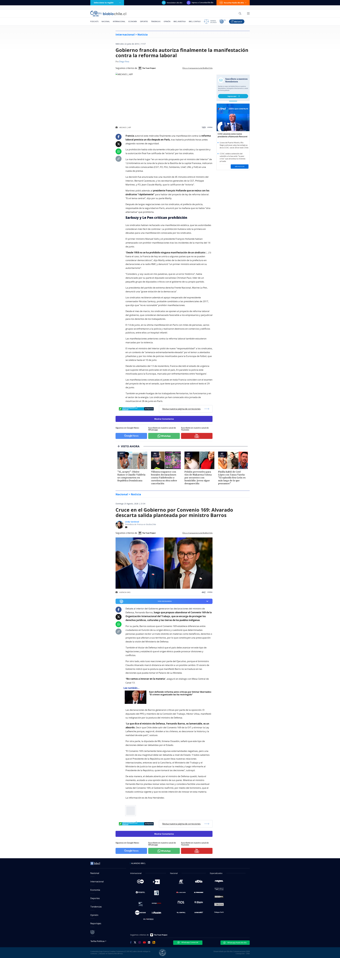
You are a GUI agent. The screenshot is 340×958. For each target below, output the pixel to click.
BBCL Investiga (180, 21)
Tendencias (155, 21)
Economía (132, 21)
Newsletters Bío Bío (174, 2)
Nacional (106, 21)
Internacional (119, 21)
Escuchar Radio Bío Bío (234, 2)
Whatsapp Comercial (189, 942)
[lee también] (136, 697)
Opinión (167, 21)
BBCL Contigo (195, 21)
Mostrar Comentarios (164, 419)
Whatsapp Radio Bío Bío (237, 942)
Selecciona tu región (103, 2)
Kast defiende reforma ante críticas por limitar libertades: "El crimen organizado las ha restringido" (180, 693)
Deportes (144, 21)
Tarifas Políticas (97, 941)
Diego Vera (124, 61)
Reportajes (95, 923)
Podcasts (94, 21)
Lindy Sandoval (132, 521)
